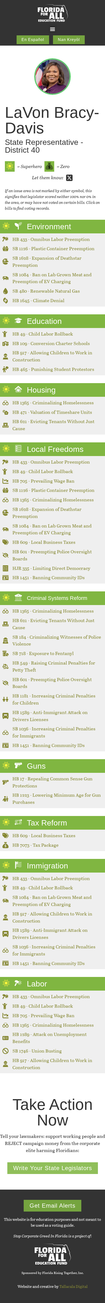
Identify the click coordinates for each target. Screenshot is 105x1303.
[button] (53, 29)
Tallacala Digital (73, 1286)
